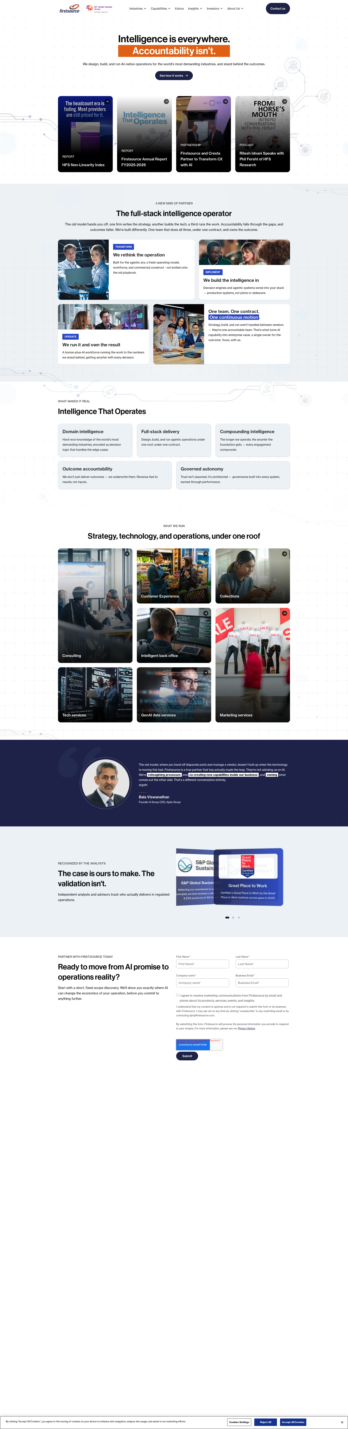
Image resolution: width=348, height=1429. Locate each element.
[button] (140, 8)
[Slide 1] (227, 917)
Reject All (265, 1422)
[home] (86, 8)
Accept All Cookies (293, 1422)
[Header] (85, 134)
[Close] (342, 1422)
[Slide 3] (239, 917)
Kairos (179, 8)
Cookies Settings (239, 1422)
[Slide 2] (233, 917)
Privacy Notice (246, 1028)
